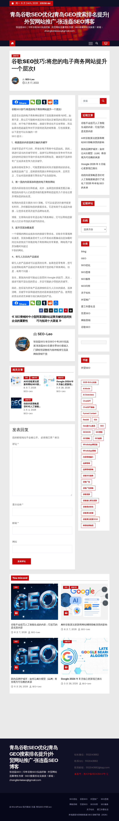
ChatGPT (87, 401)
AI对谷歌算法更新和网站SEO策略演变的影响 (31, 384)
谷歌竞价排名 (88, 506)
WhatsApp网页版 (90, 444)
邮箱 (15, 523)
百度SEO (85, 313)
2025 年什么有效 (90, 382)
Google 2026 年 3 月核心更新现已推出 (65, 384)
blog (83, 251)
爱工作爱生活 (88, 306)
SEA (95, 419)
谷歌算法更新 (88, 513)
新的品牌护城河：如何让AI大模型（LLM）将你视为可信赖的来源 (93, 153)
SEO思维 (85, 272)
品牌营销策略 (88, 469)
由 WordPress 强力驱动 (20, 807)
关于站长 (85, 292)
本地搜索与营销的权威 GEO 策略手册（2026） (88, 814)
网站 (14, 541)
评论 (15, 444)
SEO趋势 (98, 438)
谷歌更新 (86, 494)
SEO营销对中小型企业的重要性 (24, 319)
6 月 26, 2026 (21, 686)
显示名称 (17, 504)
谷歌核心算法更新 (90, 500)
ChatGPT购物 (88, 407)
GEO (26, 378)
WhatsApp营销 (89, 450)
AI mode (86, 388)
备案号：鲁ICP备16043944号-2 (91, 774)
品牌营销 (86, 463)
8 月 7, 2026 (30, 387)
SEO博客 (99, 432)
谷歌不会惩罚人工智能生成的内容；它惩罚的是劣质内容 (92, 127)
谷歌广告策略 (88, 488)
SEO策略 (86, 438)
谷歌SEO (16, 56)
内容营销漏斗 (88, 457)
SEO (102, 426)
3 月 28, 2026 (63, 387)
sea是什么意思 (89, 426)
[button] (97, 43)
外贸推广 (85, 299)
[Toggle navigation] (90, 43)
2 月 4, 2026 (30, 409)
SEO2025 (87, 432)
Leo (50, 807)
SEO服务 (85, 279)
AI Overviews (88, 395)
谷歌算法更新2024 (90, 519)
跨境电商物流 (88, 525)
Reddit (86, 419)
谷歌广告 (86, 482)
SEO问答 (85, 286)
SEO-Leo (29, 79)
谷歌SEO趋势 (88, 475)
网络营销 (85, 320)
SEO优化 (85, 265)
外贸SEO (85, 367)
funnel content (89, 413)
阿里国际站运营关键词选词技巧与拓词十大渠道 (54, 319)
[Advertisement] (59, 717)
